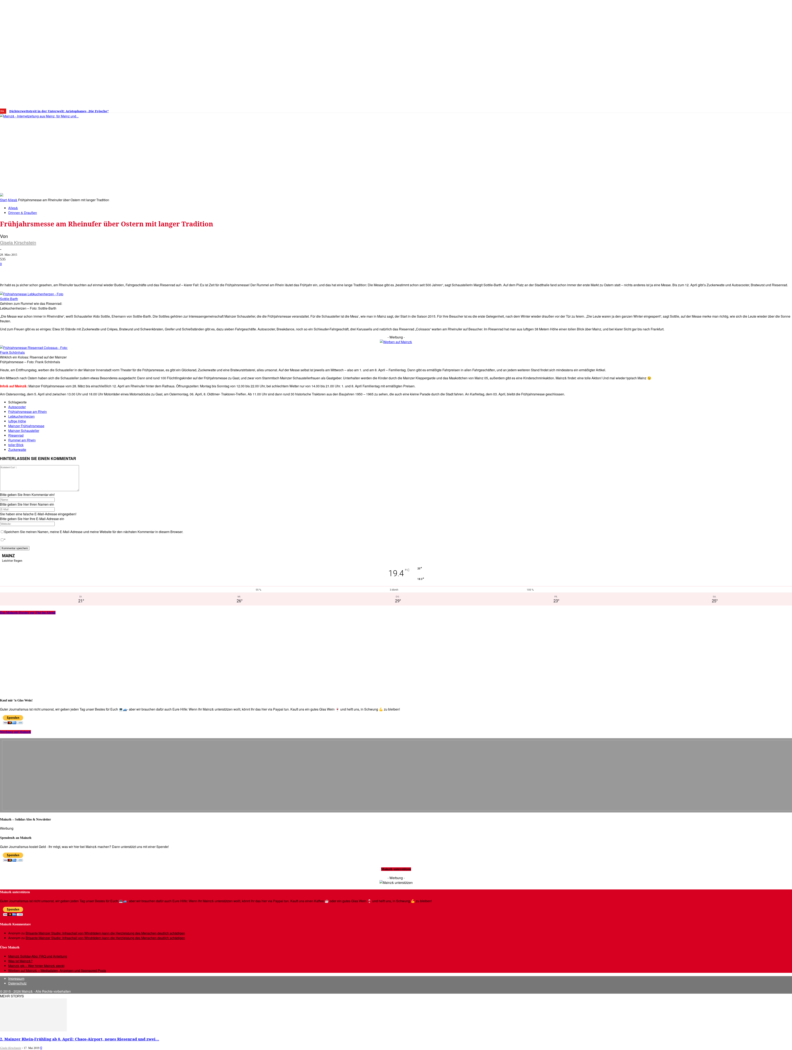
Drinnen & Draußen (22, 212)
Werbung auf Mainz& (15, 732)
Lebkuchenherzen (21, 416)
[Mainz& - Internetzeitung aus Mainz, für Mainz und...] (63, 148)
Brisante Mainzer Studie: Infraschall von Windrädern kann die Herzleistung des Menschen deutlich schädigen (105, 933)
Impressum (16, 978)
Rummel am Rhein (22, 440)
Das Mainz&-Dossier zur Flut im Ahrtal (27, 612)
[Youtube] (655, 109)
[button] (589, 187)
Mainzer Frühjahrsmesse (26, 425)
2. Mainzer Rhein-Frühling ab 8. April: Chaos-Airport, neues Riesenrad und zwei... (79, 1039)
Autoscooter (17, 406)
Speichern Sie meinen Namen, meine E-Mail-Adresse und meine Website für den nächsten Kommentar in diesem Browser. (93, 531)
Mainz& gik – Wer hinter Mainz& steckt (36, 965)
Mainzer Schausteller (23, 430)
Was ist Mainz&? (20, 961)
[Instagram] (643, 109)
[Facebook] (637, 109)
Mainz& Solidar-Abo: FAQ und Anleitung (37, 956)
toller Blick (16, 444)
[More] (147, 270)
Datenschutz (17, 983)
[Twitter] (649, 109)
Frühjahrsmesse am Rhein (27, 411)
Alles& (12, 199)
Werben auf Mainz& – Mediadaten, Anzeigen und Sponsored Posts (57, 970)
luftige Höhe (17, 421)
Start (3, 199)
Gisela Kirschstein (18, 242)
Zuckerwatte (17, 449)
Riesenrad (16, 435)
